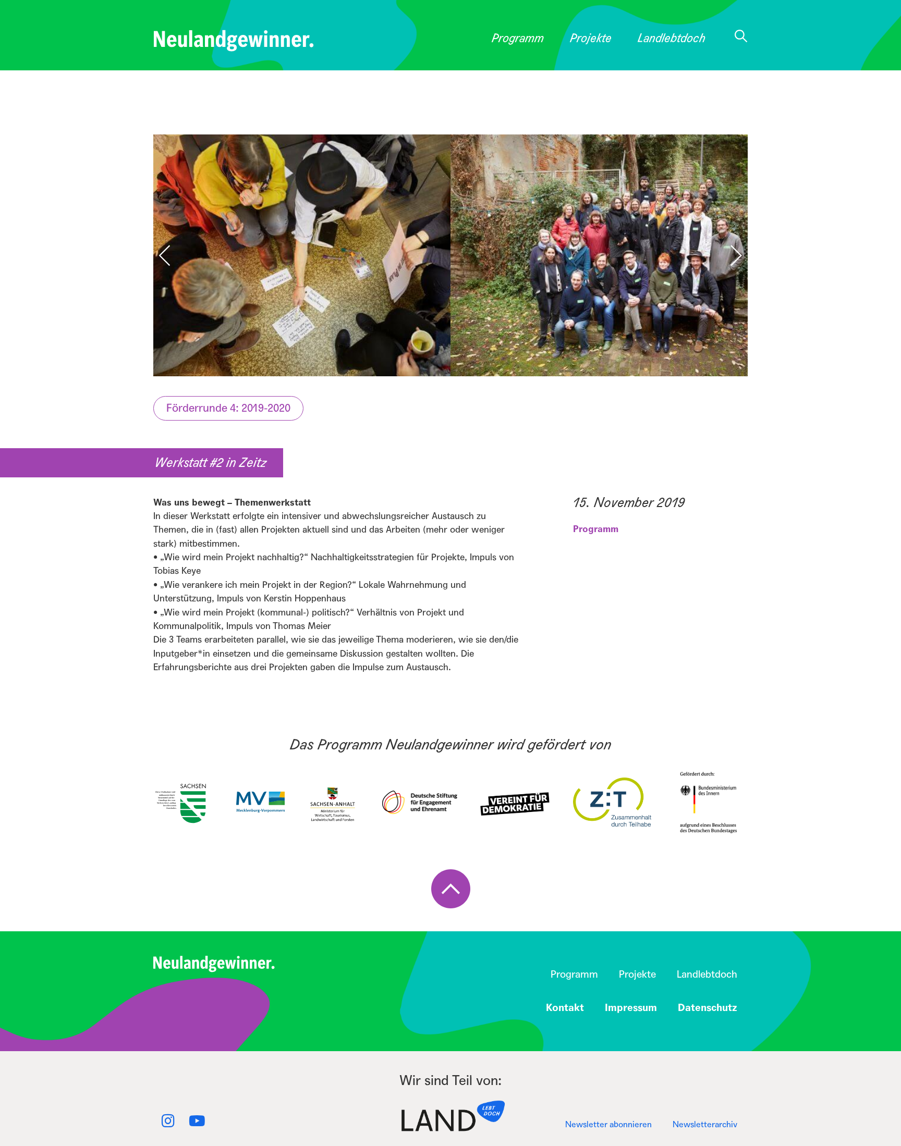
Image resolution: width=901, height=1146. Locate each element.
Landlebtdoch (671, 38)
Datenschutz (707, 1008)
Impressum (631, 1008)
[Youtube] (197, 1121)
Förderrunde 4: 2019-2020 (228, 408)
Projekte (591, 38)
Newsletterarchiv (705, 1124)
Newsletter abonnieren (608, 1124)
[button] (729, 255)
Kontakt (565, 1008)
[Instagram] (167, 1121)
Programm (518, 38)
